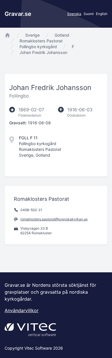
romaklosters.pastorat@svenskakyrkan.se (54, 219)
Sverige (32, 35)
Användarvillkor (21, 310)
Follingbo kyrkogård (38, 46)
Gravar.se (18, 13)
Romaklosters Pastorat (41, 40)
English (101, 14)
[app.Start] (7, 35)
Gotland (62, 35)
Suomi (89, 14)
